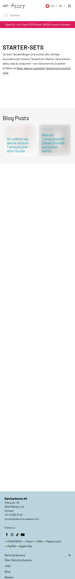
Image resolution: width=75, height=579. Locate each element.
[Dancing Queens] (18, 6)
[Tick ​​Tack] (17, 534)
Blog (7, 571)
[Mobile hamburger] (6, 6)
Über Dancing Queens (18, 560)
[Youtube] (22, 534)
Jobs (8, 565)
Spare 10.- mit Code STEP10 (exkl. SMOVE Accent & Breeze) (37, 24)
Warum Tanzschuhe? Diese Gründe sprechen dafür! (53, 142)
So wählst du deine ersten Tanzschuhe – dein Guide (18, 144)
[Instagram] (12, 534)
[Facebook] (7, 534)
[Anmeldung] (69, 6)
